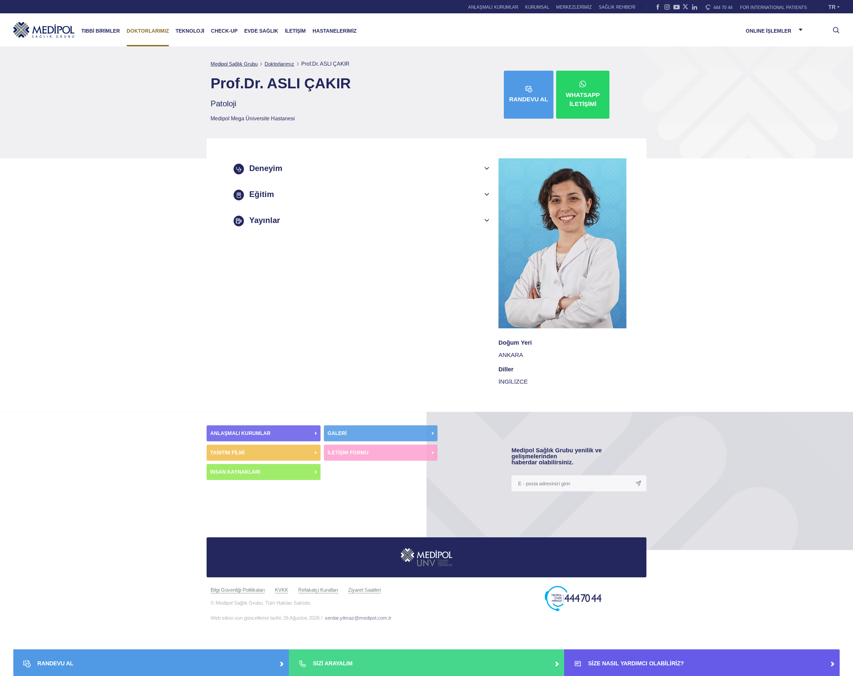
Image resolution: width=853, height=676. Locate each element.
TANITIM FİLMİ (227, 452)
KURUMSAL (537, 7)
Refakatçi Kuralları (318, 590)
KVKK (281, 590)
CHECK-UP (224, 31)
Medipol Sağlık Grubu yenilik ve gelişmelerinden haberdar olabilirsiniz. (556, 456)
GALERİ (337, 433)
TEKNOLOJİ (190, 31)
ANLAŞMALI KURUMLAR (493, 7)
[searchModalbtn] (833, 27)
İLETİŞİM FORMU (348, 452)
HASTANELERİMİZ (335, 31)
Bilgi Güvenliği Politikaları (238, 590)
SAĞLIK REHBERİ (617, 7)
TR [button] (832, 7)
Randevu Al (528, 99)
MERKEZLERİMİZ (574, 7)
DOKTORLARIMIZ (148, 31)
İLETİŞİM (295, 31)
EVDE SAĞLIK (261, 31)
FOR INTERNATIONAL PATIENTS (773, 7)
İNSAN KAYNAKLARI (236, 472)
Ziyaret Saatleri (364, 590)
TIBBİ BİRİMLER (100, 31)
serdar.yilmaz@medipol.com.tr (358, 618)
